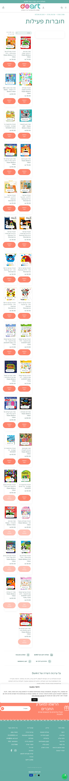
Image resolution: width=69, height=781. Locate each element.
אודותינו (62, 735)
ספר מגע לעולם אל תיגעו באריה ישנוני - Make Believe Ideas (10, 161)
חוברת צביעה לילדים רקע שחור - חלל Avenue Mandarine (10, 234)
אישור (34, 699)
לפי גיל (31, 747)
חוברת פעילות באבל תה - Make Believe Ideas (24, 523)
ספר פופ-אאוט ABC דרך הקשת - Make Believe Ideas (9, 89)
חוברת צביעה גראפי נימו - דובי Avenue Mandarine (9, 270)
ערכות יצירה (51, 14)
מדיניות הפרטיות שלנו (38, 696)
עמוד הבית (61, 14)
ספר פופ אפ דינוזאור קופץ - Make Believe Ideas (26, 54)
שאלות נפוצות (44, 732)
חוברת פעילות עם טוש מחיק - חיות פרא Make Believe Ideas (10, 54)
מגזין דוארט (45, 747)
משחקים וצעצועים (27, 735)
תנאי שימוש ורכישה (59, 747)
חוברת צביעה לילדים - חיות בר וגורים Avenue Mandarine (25, 198)
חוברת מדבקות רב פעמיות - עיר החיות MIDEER (25, 486)
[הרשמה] (2, 708)
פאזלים (31, 738)
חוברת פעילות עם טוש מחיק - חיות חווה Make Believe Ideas (25, 558)
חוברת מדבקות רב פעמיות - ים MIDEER (10, 450)
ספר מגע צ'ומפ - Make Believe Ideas (25, 160)
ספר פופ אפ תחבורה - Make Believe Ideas (10, 523)
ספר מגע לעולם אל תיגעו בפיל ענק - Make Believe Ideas (10, 414)
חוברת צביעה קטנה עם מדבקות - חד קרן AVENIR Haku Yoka (10, 341)
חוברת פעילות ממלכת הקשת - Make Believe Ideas (26, 90)
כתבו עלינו (61, 738)
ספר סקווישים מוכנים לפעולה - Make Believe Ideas (26, 451)
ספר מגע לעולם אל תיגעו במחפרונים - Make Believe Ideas (25, 631)
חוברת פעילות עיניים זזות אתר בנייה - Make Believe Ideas (9, 558)
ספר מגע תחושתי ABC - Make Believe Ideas (25, 126)
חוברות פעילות (40, 14)
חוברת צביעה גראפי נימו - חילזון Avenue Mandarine (24, 270)
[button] (62, 8)
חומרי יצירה (29, 744)
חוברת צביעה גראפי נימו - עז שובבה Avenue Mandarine (24, 305)
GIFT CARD (29, 760)
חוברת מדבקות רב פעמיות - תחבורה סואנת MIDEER (10, 126)
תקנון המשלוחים (44, 741)
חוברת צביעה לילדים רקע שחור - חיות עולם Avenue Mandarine (25, 234)
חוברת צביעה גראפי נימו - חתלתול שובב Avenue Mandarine (9, 305)
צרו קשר (62, 744)
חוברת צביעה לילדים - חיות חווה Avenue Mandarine (10, 198)
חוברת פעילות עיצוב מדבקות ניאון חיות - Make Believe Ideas (9, 487)
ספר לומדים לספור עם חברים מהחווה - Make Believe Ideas (10, 378)
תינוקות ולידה (29, 741)
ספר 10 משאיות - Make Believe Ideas (25, 413)
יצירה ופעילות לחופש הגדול (26, 755)
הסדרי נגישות (60, 751)
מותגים (31, 751)
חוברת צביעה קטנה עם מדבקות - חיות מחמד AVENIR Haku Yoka (25, 594)
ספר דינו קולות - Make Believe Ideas (10, 594)
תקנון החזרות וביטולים (45, 736)
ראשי (63, 732)
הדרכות (62, 741)
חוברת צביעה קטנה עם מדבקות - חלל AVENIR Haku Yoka (25, 341)
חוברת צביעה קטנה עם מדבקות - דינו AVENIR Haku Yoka (25, 378)
